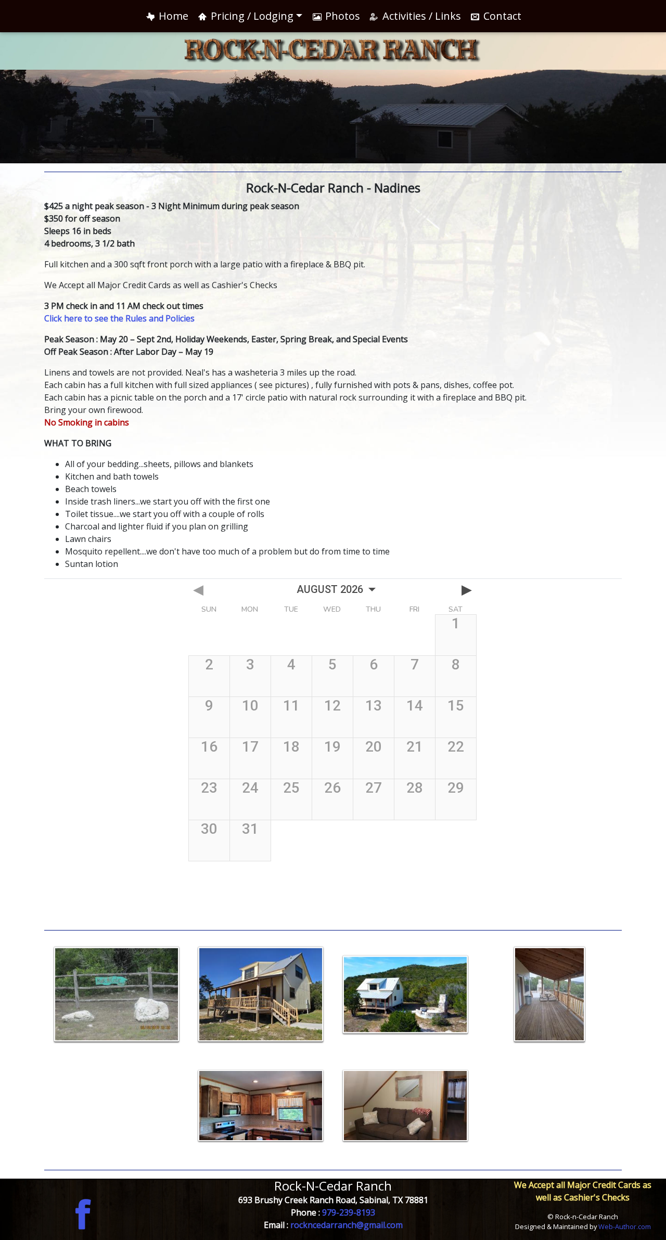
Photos (341, 16)
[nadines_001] (261, 994)
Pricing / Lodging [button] (250, 16)
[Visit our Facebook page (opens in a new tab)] (83, 1213)
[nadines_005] (405, 994)
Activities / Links (420, 16)
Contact (501, 16)
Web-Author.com (624, 1226)
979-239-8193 (348, 1212)
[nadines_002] (261, 1105)
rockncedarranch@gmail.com (346, 1225)
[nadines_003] (550, 994)
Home (172, 16)
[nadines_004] (405, 1105)
